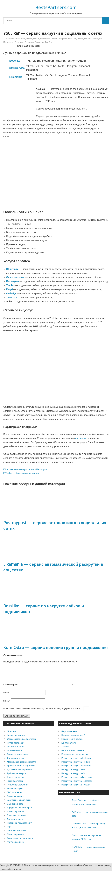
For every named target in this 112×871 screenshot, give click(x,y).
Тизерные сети (14, 750)
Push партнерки (14, 788)
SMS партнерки (14, 792)
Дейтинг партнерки (16, 773)
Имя (6, 692)
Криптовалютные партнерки (21, 765)
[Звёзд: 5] (14, 45)
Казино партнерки (16, 735)
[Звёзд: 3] (9, 45)
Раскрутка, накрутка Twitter (75, 784)
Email (6, 700)
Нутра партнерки (15, 742)
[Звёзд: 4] (11, 45)
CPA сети (11, 731)
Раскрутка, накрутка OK (73, 773)
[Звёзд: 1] (4, 45)
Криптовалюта (68, 742)
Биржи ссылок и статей (73, 735)
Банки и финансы (15, 796)
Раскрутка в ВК (84, 38)
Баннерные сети (15, 803)
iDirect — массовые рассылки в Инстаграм (25, 469)
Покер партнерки (15, 834)
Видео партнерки (15, 811)
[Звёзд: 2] (7, 45)
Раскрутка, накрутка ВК (73, 769)
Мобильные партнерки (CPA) (21, 761)
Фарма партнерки (15, 758)
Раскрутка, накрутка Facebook (76, 777)
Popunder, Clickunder (17, 784)
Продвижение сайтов (72, 739)
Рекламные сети (15, 746)
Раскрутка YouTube (67, 38)
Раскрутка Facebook (15, 38)
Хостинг (65, 746)
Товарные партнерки (17, 754)
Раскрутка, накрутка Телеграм (76, 780)
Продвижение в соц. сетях (74, 754)
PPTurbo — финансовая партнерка (21, 473)
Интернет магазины (17, 830)
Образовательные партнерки (21, 739)
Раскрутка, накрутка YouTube (76, 765)
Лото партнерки (15, 819)
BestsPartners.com (56, 7)
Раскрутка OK (32, 38)
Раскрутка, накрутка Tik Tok (75, 761)
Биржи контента (69, 731)
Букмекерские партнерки (19, 769)
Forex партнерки (15, 780)
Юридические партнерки (19, 807)
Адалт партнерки (15, 777)
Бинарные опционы (16, 815)
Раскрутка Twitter (48, 38)
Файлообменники (15, 841)
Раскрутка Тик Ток (43, 42)
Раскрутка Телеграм (24, 42)
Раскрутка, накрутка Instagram (76, 758)
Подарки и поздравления (19, 822)
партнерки (80, 438)
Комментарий (11, 684)
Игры (9, 826)
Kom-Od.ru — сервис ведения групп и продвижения (55, 647)
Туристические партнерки (20, 838)
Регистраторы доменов (72, 750)
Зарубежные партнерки (18, 800)
